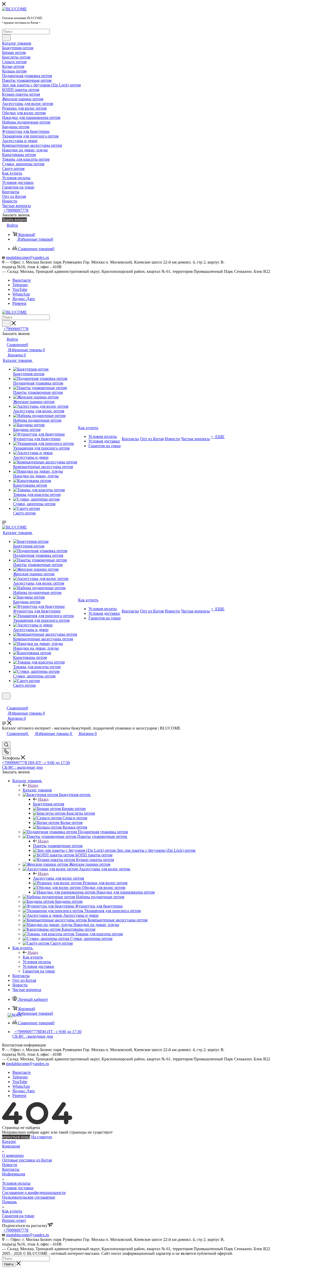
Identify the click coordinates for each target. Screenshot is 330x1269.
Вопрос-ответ (14, 1220)
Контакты (10, 1169)
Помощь (9, 1202)
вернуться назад (16, 1137)
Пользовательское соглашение (28, 1197)
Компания (11, 1146)
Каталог (9, 1141)
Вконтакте (21, 280)
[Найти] (6, 37)
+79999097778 (15, 210)
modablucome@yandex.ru (27, 257)
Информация (13, 1174)
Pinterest (19, 303)
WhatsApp (21, 294)
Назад (33, 785)
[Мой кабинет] (4, 702)
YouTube (19, 289)
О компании (13, 1155)
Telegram (20, 285)
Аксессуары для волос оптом (58, 878)
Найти (8, 1264)
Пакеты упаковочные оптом (57, 846)
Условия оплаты (16, 1183)
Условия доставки (18, 1188)
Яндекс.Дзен (23, 299)
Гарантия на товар (18, 1216)
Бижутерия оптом (48, 804)
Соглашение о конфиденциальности (34, 1192)
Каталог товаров (37, 790)
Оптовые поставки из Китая (27, 1160)
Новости (9, 1164)
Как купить (33, 957)
